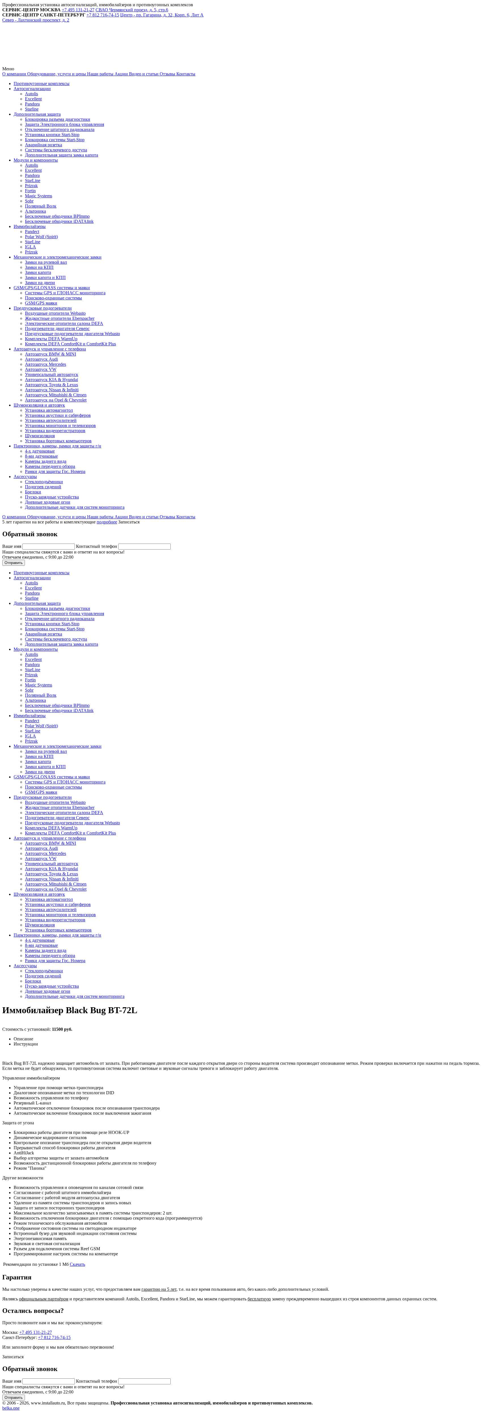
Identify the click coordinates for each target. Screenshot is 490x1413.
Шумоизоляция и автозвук (39, 405)
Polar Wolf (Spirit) (41, 236)
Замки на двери (40, 282)
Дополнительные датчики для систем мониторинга (74, 507)
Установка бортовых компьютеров (58, 440)
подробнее (107, 521)
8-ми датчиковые (41, 456)
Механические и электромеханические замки (58, 257)
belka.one (11, 1408)
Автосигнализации (32, 88)
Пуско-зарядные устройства (52, 497)
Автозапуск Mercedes (45, 364)
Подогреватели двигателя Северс (57, 328)
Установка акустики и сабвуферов (58, 415)
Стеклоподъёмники (44, 481)
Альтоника (35, 211)
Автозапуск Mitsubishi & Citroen (55, 394)
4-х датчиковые (40, 451)
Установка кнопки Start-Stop (52, 134)
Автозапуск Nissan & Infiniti (52, 389)
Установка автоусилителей (51, 420)
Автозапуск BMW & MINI (50, 354)
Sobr (29, 200)
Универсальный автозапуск (51, 374)
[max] (131, 63)
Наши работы (99, 73)
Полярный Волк (40, 206)
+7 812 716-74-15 (54, 1337)
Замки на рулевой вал (46, 262)
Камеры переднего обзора (50, 466)
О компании (14, 73)
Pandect (32, 231)
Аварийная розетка (43, 144)
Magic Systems (38, 195)
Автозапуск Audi (41, 359)
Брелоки (33, 491)
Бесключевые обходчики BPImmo (57, 216)
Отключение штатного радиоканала (59, 129)
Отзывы (167, 73)
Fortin (30, 190)
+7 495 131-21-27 (35, 1332)
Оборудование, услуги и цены (56, 73)
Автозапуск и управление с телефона (50, 349)
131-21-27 (78, 9)
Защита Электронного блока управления (64, 124)
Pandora (32, 104)
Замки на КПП (39, 267)
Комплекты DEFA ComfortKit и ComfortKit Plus (70, 343)
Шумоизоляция (40, 435)
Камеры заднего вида (45, 461)
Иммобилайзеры (30, 226)
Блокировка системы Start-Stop (55, 139)
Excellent (33, 98)
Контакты (185, 73)
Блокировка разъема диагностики (57, 119)
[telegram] (44, 63)
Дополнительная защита (37, 114)
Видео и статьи (143, 73)
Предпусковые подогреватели (43, 308)
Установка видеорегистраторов (55, 430)
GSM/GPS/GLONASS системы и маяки (52, 287)
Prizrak (31, 185)
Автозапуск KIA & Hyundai (51, 379)
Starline (32, 109)
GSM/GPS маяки (41, 303)
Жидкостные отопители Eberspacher (59, 318)
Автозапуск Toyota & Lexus (51, 384)
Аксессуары (25, 476)
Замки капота (38, 272)
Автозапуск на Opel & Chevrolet (55, 400)
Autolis (31, 93)
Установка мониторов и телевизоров (60, 425)
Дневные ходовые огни (47, 502)
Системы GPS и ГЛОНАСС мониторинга (65, 292)
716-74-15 (102, 14)
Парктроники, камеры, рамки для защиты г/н (57, 445)
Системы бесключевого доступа (56, 149)
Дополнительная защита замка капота (61, 155)
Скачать (77, 1264)
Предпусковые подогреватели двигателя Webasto (72, 333)
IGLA (30, 246)
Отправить (14, 563)
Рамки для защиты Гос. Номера (55, 471)
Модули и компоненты (36, 160)
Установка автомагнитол (49, 410)
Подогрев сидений (43, 486)
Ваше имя (12, 546)
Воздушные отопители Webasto (55, 313)
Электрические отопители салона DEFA (64, 323)
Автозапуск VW (40, 369)
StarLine (32, 180)
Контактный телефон (97, 546)
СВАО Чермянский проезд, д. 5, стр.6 (132, 9)
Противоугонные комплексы (41, 83)
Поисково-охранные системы (53, 297)
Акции (120, 73)
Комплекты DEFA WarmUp (51, 338)
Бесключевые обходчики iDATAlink (59, 221)
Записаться (129, 521)
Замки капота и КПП (45, 277)
